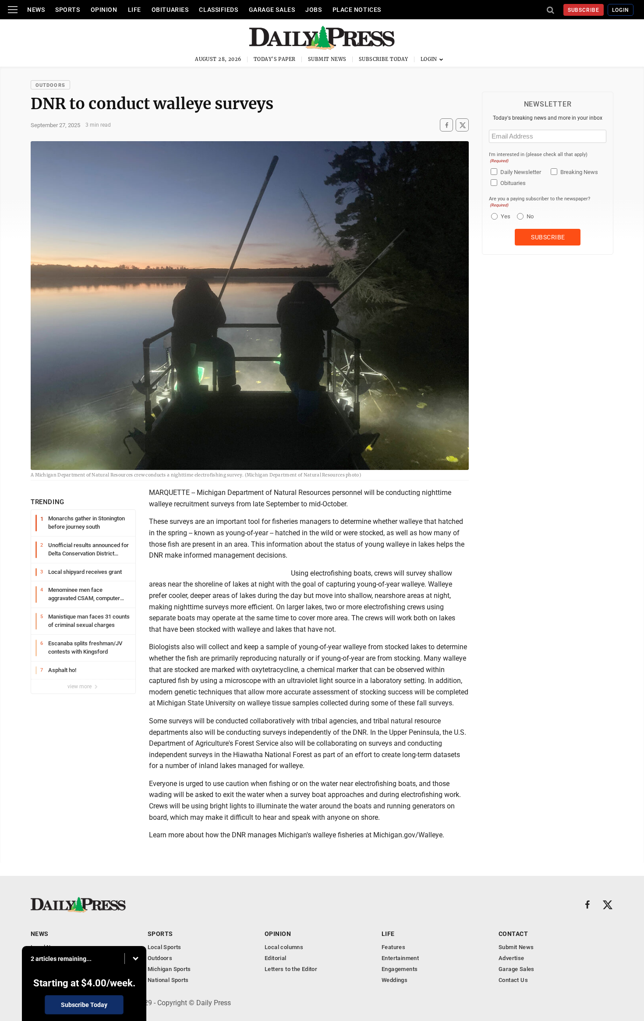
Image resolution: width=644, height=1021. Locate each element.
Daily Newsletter (520, 172)
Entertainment (400, 958)
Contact (513, 933)
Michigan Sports (169, 969)
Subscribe (584, 10)
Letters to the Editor (291, 969)
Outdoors (50, 85)
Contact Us (513, 980)
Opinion (104, 9)
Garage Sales (272, 9)
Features (393, 947)
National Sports (168, 980)
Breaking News (579, 172)
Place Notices (357, 9)
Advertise (511, 958)
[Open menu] (13, 10)
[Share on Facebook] (446, 125)
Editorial (276, 958)
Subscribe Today (383, 59)
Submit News (327, 59)
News (36, 9)
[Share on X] (462, 125)
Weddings (394, 980)
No (530, 216)
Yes (504, 216)
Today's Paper (275, 59)
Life (134, 9)
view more (80, 686)
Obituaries (170, 9)
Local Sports (164, 947)
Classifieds (218, 9)
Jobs (313, 9)
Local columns (284, 947)
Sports (67, 9)
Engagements (400, 969)
